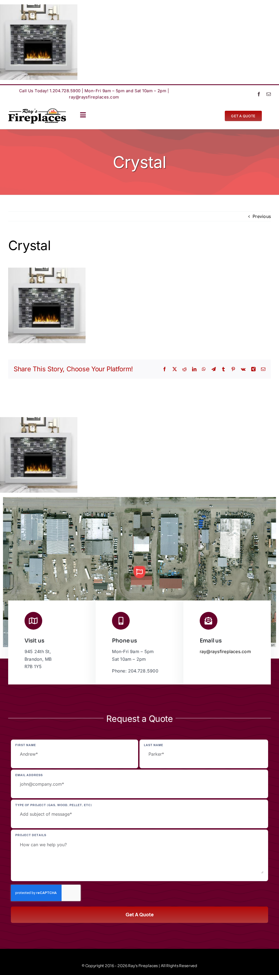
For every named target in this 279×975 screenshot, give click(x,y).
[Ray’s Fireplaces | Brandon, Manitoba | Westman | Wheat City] (37, 110)
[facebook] (259, 94)
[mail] (268, 94)
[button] (139, 572)
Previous (262, 216)
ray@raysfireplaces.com (94, 97)
